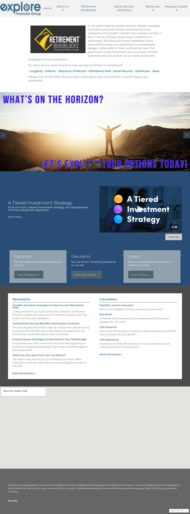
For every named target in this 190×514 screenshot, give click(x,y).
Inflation (50, 71)
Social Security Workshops (124, 8)
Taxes (155, 71)
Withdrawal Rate (99, 71)
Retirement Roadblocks (88, 8)
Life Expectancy (109, 339)
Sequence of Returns (72, 71)
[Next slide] (186, 135)
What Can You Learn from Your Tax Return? (39, 355)
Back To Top (177, 511)
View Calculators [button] (85, 274)
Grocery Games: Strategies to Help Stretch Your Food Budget (49, 339)
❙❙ (98, 164)
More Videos (15, 217)
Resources (152, 6)
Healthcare (142, 71)
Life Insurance (108, 327)
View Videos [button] (139, 274)
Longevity (36, 71)
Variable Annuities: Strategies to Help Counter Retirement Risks (48, 306)
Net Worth (105, 314)
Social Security (123, 71)
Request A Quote (176, 6)
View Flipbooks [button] (27, 274)
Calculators (108, 299)
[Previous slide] (3, 135)
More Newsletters (24, 373)
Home (47, 8)
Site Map (13, 500)
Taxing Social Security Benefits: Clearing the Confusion (46, 323)
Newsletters (21, 299)
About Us (62, 6)
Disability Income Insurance (116, 305)
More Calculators (110, 354)
